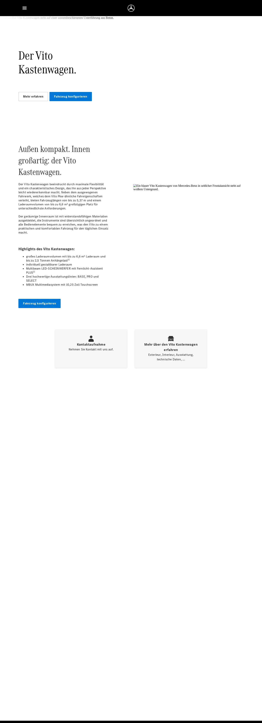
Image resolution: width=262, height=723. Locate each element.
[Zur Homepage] (131, 8)
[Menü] (24, 8)
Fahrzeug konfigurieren (70, 96)
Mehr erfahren (33, 96)
